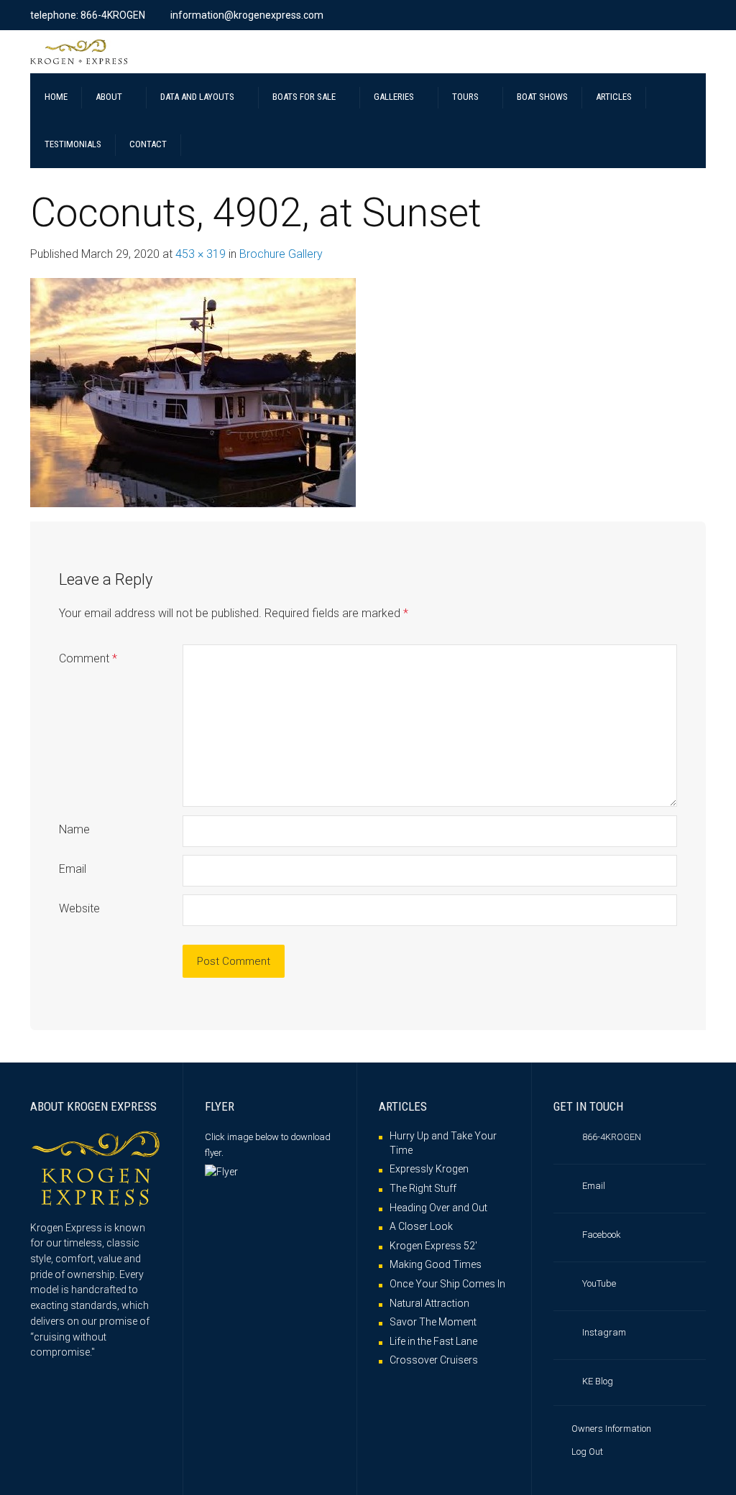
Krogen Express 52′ (433, 1245)
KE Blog (597, 1381)
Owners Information (611, 1428)
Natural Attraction (429, 1303)
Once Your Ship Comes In (447, 1284)
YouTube (599, 1283)
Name (74, 829)
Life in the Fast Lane (433, 1341)
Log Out (587, 1451)
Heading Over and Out (438, 1207)
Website (79, 908)
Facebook (601, 1234)
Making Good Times (436, 1264)
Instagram (604, 1332)
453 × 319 (200, 254)
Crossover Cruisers (434, 1360)
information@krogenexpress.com (246, 15)
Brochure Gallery (281, 254)
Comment (88, 658)
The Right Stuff (423, 1188)
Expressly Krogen (429, 1169)
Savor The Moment (433, 1322)
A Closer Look (421, 1226)
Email (72, 869)
